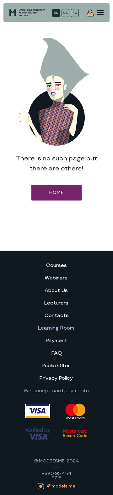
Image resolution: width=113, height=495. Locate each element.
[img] (100, 12)
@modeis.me (61, 486)
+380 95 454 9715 (57, 476)
